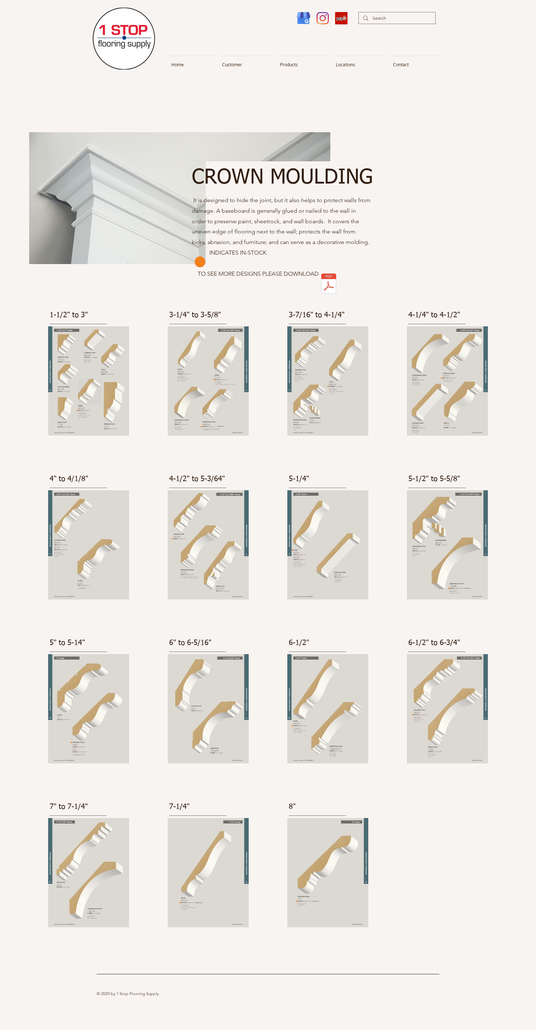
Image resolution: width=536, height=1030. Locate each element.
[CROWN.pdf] (328, 284)
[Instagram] (322, 18)
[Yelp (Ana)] (341, 18)
